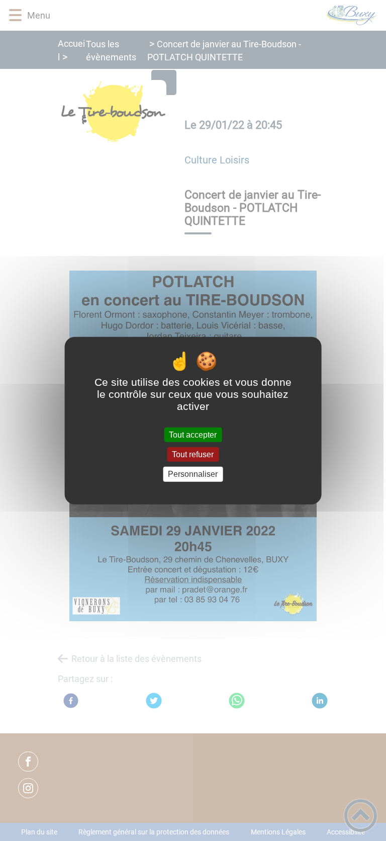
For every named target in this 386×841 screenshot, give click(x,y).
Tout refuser (193, 454)
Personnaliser (193, 474)
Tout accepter (193, 435)
